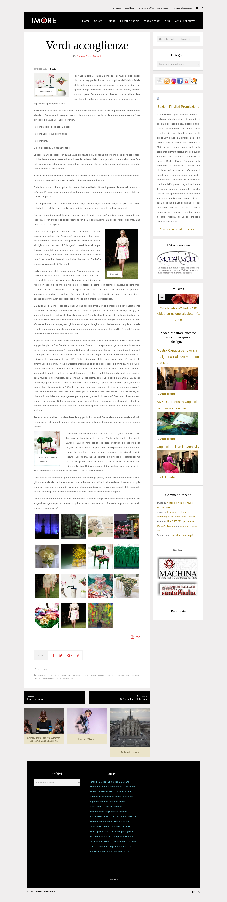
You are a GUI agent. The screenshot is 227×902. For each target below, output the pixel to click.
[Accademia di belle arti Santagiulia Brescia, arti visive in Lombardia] (177, 596)
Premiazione (190, 106)
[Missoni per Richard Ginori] (100, 597)
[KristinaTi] (73, 627)
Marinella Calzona (166, 526)
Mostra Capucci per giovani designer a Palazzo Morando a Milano (178, 357)
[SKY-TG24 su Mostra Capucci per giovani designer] (177, 434)
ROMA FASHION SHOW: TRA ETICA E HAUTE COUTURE (110, 792)
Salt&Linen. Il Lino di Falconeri (106, 806)
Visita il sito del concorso (178, 229)
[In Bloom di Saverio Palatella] (100, 568)
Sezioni (162, 106)
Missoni (112, 676)
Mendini (102, 676)
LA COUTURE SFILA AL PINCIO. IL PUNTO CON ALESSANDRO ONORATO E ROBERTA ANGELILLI (113, 817)
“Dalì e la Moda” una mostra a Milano (109, 781)
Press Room (129, 8)
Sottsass (68, 679)
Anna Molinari (45, 676)
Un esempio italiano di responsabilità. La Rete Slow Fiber (111, 837)
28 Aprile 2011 (40, 69)
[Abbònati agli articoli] (167, 83)
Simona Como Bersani (89, 56)
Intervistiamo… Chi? (146, 8)
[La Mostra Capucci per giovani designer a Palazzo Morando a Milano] (177, 389)
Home (85, 20)
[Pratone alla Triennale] (126, 568)
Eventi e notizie (129, 20)
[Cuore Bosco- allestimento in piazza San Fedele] (100, 627)
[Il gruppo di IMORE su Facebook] (180, 83)
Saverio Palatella (52, 679)
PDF (137, 637)
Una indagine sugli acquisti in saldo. (109, 811)
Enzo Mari (78, 676)
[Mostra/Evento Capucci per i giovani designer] (177, 472)
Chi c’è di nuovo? (186, 20)
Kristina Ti (90, 676)
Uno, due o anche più (182, 535)
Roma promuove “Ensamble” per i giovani (112, 831)
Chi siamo (117, 8)
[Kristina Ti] (100, 538)
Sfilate (98, 20)
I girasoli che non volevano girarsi (107, 801)
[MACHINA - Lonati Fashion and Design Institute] (177, 578)
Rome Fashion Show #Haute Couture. (110, 821)
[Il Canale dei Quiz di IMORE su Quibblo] (194, 83)
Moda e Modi (152, 20)
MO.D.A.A (42, 669)
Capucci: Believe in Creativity (178, 447)
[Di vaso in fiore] (73, 597)
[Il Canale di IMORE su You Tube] (187, 83)
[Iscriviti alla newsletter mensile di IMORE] (160, 83)
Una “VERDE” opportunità (180, 521)
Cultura (111, 20)
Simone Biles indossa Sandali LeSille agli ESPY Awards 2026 (111, 797)
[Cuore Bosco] (47, 538)
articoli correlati (167, 393)
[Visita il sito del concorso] (158, 98)
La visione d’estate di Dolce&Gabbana (110, 851)
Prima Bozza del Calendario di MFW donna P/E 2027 (113, 787)
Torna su (112, 879)
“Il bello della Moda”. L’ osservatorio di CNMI (113, 841)
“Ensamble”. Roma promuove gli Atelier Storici (110, 827)
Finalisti (174, 106)
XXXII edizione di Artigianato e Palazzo (110, 846)
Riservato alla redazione (182, 8)
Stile (167, 20)
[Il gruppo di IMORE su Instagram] (173, 83)
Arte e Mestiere (163, 8)
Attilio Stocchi (62, 676)
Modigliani (123, 676)
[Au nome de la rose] (126, 538)
